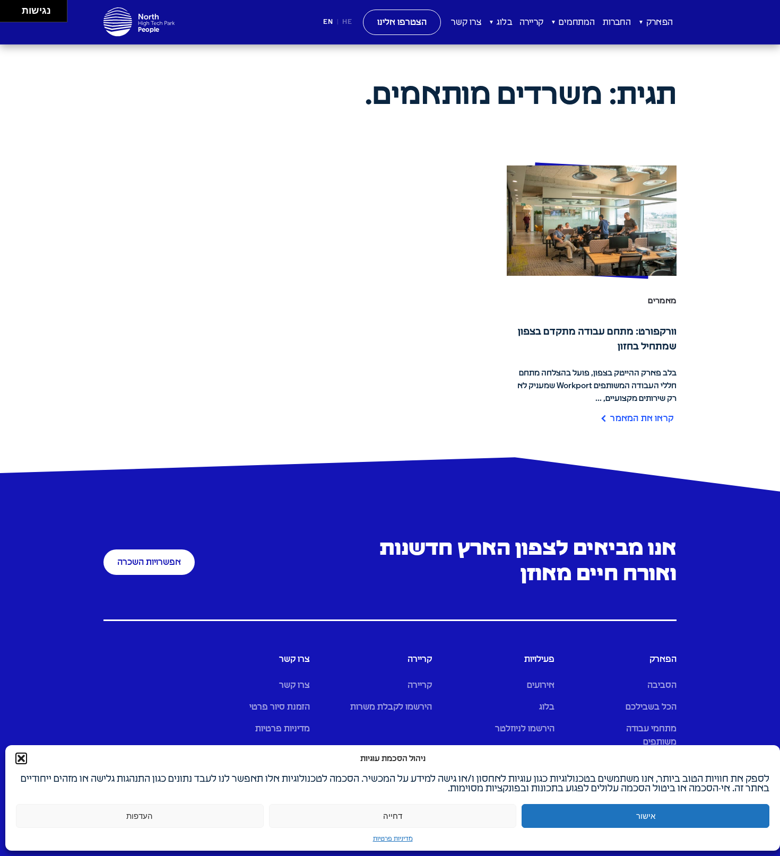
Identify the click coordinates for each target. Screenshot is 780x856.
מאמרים (662, 301)
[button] (21, 758)
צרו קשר (466, 22)
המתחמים (577, 22)
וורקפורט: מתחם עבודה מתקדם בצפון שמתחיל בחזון (597, 339)
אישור (645, 815)
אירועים (540, 685)
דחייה (392, 815)
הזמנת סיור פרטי (279, 707)
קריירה (531, 22)
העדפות (139, 815)
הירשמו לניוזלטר (524, 728)
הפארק (659, 22)
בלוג (504, 22)
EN (328, 22)
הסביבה (662, 685)
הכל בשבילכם (651, 707)
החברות (617, 22)
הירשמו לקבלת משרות (391, 707)
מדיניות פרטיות (393, 839)
